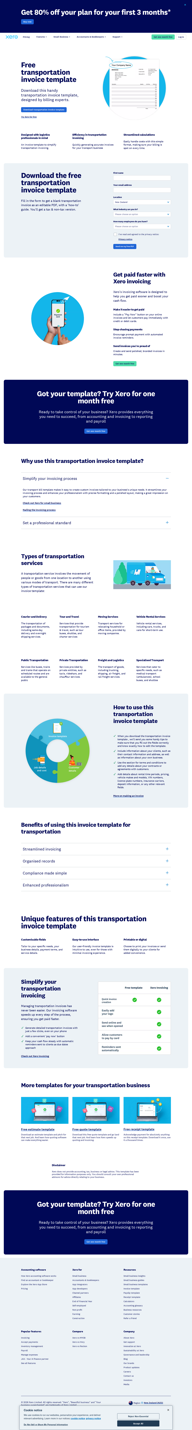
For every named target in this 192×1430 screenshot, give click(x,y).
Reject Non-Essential (138, 1416)
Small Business (61, 36)
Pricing (26, 37)
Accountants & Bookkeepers (90, 36)
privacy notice (93, 1418)
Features (40, 36)
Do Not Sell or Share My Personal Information (46, 1424)
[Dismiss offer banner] (185, 5)
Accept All (138, 1423)
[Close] (168, 1410)
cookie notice (78, 1418)
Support (116, 36)
